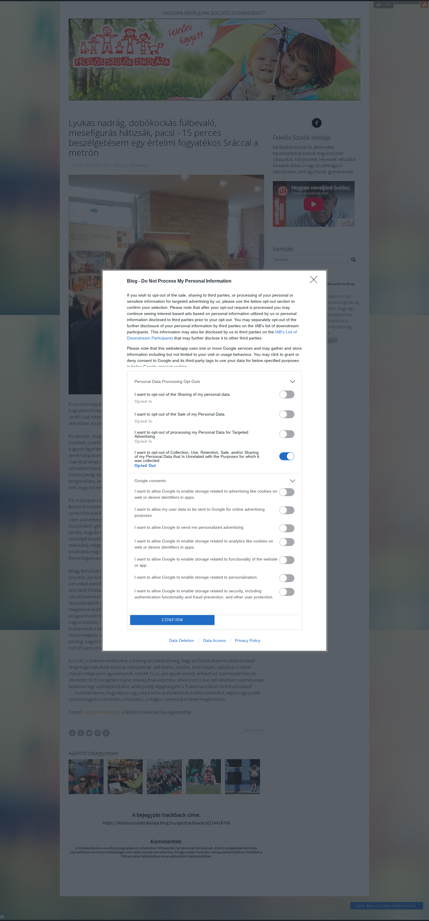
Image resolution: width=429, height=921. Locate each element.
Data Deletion (181, 640)
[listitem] (214, 382)
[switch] (286, 394)
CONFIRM (172, 620)
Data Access (214, 640)
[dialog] (214, 460)
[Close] (315, 281)
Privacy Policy (247, 640)
